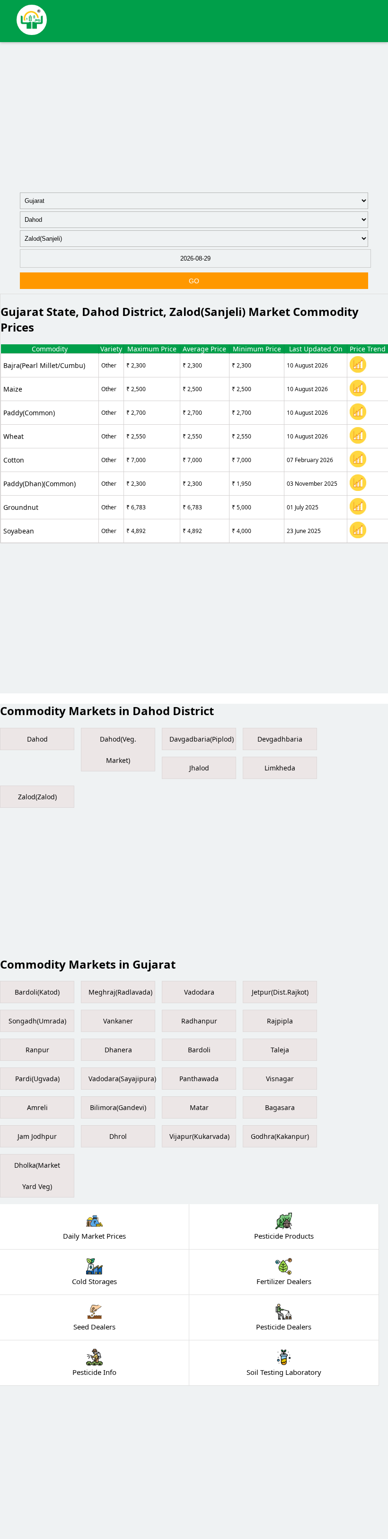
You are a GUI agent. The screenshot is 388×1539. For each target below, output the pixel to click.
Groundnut (20, 507)
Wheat (13, 436)
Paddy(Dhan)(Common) (39, 483)
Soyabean (18, 530)
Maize (12, 389)
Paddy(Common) (29, 412)
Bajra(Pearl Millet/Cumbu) (44, 365)
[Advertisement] (194, 115)
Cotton (13, 459)
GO (194, 281)
